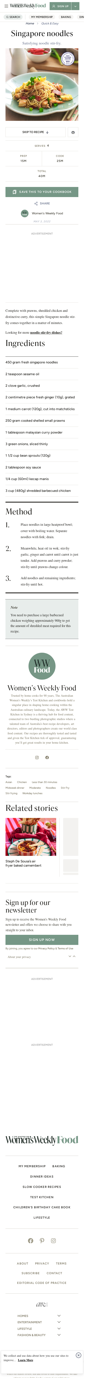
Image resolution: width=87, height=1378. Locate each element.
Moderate (35, 787)
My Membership (42, 17)
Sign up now (42, 940)
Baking (66, 17)
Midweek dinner (14, 787)
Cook (60, 156)
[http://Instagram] (37, 757)
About (22, 1263)
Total (42, 171)
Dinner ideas (41, 1176)
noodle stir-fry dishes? (46, 332)
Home (30, 23)
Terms (61, 1263)
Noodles (51, 787)
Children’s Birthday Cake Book (41, 1207)
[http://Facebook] (47, 757)
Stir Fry (65, 787)
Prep (23, 156)
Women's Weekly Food (47, 213)
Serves (40, 145)
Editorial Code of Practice (42, 1283)
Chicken (22, 782)
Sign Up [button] (63, 6)
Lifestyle (42, 1217)
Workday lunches (32, 793)
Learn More (25, 1360)
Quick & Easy (49, 23)
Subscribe (31, 1273)
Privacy (42, 1263)
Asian (8, 782)
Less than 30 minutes (44, 782)
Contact (55, 1273)
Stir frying (11, 793)
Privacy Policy (46, 948)
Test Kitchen (41, 1197)
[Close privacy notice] (78, 1355)
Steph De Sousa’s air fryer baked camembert (23, 863)
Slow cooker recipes (42, 1187)
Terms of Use (65, 948)
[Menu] (6, 6)
